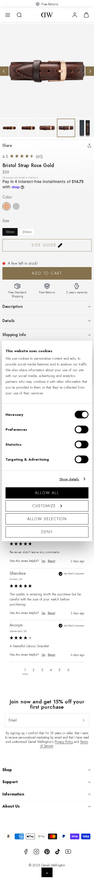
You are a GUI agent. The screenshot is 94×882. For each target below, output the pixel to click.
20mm (27, 231)
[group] (47, 548)
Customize (44, 506)
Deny (47, 532)
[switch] (81, 429)
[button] (7, 15)
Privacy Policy (64, 741)
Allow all (47, 493)
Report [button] (51, 561)
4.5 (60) (22, 156)
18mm (10, 231)
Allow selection (47, 519)
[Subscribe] (83, 720)
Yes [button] (43, 561)
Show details (69, 479)
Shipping (7, 177)
